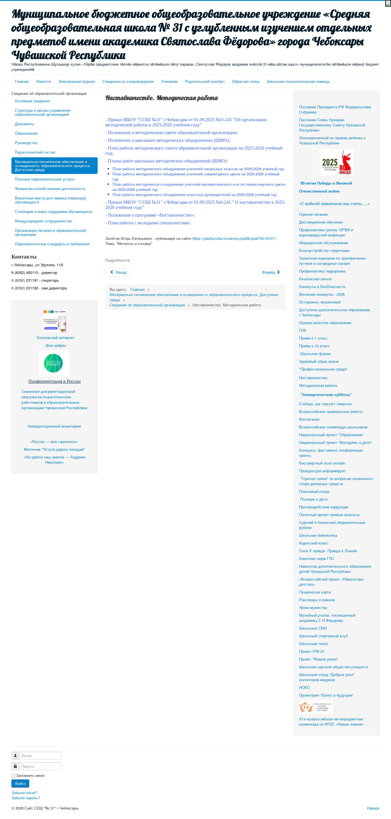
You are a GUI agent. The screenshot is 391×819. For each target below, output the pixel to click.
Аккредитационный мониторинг (54, 426)
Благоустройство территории (324, 250)
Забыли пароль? (25, 797)
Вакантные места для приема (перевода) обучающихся (50, 200)
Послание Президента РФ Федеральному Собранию (335, 109)
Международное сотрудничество (43, 221)
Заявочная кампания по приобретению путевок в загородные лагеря (332, 260)
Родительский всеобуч (205, 81)
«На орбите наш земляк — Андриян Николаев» (54, 459)
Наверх (373, 808)
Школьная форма (315, 353)
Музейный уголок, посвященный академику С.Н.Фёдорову (327, 617)
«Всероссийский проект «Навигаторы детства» (331, 581)
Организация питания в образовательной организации (50, 232)
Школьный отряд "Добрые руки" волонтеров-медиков (326, 677)
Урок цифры (55, 345)
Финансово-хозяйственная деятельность (50, 188)
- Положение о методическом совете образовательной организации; (171, 132)
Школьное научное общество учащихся (333, 666)
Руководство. (26, 142)
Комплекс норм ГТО (316, 558)
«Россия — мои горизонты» (54, 441)
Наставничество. (313, 377)
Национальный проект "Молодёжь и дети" (335, 442)
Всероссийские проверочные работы (331, 411)
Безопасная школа (315, 278)
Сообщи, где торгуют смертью (326, 403)
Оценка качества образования (325, 322)
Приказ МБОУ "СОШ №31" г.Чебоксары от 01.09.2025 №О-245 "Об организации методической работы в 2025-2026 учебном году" (186, 122)
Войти (20, 783)
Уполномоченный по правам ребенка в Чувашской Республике (332, 140)
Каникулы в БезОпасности (322, 286)
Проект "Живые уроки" (318, 659)
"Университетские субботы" (326, 395)
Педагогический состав (35, 152)
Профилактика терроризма (322, 271)
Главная (22, 81)
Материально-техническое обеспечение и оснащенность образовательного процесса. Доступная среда (52, 165)
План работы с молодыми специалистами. (150, 222)
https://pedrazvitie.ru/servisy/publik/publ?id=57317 (234, 238)
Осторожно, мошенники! (320, 302)
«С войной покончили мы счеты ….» (334, 204)
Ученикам (169, 81)
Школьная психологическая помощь (298, 81)
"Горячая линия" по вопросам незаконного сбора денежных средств (336, 481)
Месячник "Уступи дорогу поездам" (54, 449)
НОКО (304, 687)
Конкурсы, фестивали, (318, 450)
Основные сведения (32, 100)
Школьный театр (313, 643)
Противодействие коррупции (323, 507)
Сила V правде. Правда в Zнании (328, 550)
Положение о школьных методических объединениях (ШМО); (169, 140)
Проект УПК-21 (312, 651)
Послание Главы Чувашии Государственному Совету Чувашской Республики (332, 125)
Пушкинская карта (315, 592)
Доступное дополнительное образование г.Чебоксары (334, 312)
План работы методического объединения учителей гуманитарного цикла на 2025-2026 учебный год (195, 176)
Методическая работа (318, 385)
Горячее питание (313, 214)
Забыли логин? (24, 792)
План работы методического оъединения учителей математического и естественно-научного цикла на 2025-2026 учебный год (198, 186)
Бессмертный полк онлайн (322, 463)
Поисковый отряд (314, 491)
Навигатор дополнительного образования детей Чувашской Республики (335, 568)
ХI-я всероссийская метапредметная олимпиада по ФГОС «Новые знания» (331, 721)
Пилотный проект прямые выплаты (329, 514)
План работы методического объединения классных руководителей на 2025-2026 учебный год (194, 194)
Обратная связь (246, 81)
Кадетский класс (313, 543)
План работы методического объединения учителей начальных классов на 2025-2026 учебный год (198, 168)
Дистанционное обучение (321, 222)
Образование (26, 133)
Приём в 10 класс (315, 345)
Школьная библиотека (318, 535)
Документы (24, 123)
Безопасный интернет (55, 337)
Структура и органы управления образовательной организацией (42, 112)
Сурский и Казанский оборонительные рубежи (332, 525)
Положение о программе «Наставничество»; (151, 215)
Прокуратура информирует (322, 470)
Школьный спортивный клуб (324, 635)
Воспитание (309, 419)
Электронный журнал (76, 81)
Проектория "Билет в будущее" (326, 695)
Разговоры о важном (317, 599)
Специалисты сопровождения (128, 81)
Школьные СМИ (313, 628)
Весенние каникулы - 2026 (322, 294)
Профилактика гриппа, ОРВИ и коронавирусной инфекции (326, 232)
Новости (43, 81)
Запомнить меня (30, 775)
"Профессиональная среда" (323, 369)
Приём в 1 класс (313, 338)
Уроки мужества (313, 607)
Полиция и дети (313, 499)
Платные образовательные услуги (44, 179)
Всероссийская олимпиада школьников (333, 427)
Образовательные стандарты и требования (52, 243)
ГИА (303, 330)
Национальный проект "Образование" (331, 434)
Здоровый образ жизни (319, 361)
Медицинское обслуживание (323, 242)
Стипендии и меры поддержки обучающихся (53, 211)
